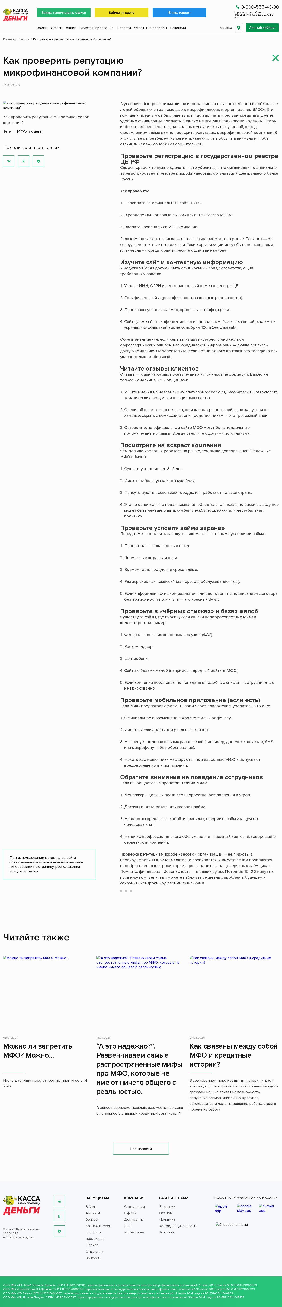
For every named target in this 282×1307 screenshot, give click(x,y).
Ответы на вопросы (150, 28)
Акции (71, 28)
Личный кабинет (262, 28)
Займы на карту (121, 13)
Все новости (141, 1149)
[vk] (59, 1201)
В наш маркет (179, 13)
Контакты (167, 1232)
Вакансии (178, 28)
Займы (42, 28)
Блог (128, 1226)
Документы (133, 1219)
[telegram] (59, 1231)
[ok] (59, 1216)
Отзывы (165, 1213)
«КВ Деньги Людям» (30, 1297)
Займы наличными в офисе (64, 13)
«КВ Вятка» (24, 1293)
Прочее (92, 1245)
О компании (134, 1206)
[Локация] (239, 28)
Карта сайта (134, 1232)
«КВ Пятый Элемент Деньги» (36, 1285)
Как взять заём (98, 1226)
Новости (124, 28)
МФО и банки (30, 131)
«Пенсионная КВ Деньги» (34, 1289)
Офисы (57, 28)
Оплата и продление (96, 28)
